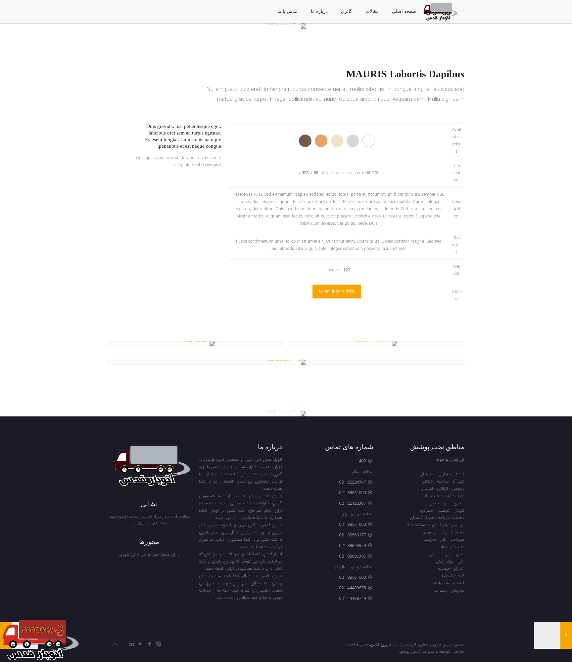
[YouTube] (140, 644)
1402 (361, 461)
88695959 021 (352, 545)
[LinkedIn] (131, 644)
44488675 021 (352, 588)
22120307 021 (352, 503)
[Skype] (158, 644)
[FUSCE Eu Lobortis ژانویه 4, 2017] (553, 635)
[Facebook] (149, 644)
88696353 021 (352, 556)
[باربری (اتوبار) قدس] (440, 11)
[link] (377, 343)
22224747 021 (352, 482)
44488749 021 (352, 598)
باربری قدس (380, 644)
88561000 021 (352, 492)
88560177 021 (352, 535)
